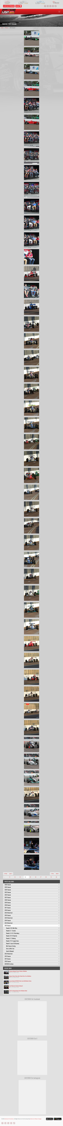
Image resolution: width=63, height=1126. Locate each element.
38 (45, 877)
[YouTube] (50, 6)
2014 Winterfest (9, 918)
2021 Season (8, 897)
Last (10, 873)
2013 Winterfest (9, 923)
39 (51, 877)
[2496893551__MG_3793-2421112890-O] (31, 441)
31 (9, 877)
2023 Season (8, 892)
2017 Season (8, 908)
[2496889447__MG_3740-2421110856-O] (31, 559)
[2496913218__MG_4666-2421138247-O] (31, 38)
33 (20, 877)
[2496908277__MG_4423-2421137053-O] (31, 172)
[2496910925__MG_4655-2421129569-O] (31, 55)
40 (56, 877)
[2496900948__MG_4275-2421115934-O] (31, 290)
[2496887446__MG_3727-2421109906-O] (31, 626)
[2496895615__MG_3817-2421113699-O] (31, 408)
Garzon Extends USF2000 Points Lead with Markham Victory (20, 981)
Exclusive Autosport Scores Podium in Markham (18, 971)
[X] (48, 6)
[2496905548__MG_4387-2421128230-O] (31, 156)
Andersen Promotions (9, 1118)
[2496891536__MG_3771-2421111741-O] (31, 458)
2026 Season (8, 885)
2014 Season (8, 920)
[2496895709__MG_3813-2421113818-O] (31, 425)
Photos (6, 27)
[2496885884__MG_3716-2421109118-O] (31, 593)
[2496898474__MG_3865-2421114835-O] (31, 324)
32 (15, 877)
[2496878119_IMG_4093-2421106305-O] (31, 778)
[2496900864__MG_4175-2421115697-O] (31, 307)
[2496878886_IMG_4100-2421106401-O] (31, 811)
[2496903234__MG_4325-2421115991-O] (31, 256)
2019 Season (8, 902)
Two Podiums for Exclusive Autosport (16, 985)
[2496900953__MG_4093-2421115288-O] (31, 273)
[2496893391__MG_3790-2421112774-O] (31, 391)
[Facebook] (45, 6)
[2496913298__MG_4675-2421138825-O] (31, 71)
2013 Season (12, 27)
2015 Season (8, 915)
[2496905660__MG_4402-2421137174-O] (31, 189)
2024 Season (8, 890)
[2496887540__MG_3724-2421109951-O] (31, 542)
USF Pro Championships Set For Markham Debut (18, 990)
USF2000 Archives (9, 964)
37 (40, 877)
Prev (52, 873)
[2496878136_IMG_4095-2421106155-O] (31, 828)
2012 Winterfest (9, 954)
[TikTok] (55, 6)
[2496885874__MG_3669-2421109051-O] (31, 677)
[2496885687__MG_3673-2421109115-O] (31, 643)
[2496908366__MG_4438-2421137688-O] (31, 139)
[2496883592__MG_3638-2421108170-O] (31, 711)
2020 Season (8, 900)
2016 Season (8, 910)
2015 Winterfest (9, 913)
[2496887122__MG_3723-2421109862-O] (31, 610)
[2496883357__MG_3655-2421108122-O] (31, 660)
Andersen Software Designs (35, 1118)
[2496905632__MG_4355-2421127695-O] (31, 206)
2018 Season (8, 905)
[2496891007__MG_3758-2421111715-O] (31, 526)
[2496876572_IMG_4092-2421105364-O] (31, 761)
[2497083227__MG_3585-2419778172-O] (31, 845)
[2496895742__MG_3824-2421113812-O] (31, 374)
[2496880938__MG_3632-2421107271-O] (31, 727)
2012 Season (8, 956)
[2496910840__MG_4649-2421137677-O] (31, 122)
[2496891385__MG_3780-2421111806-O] (31, 509)
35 (30, 877)
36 (35, 877)
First (6, 873)
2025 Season (8, 887)
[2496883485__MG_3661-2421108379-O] (31, 694)
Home (2, 27)
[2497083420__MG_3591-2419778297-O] (31, 862)
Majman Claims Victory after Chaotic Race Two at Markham (20, 976)
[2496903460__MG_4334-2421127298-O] (31, 223)
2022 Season (8, 895)
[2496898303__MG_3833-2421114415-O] (31, 341)
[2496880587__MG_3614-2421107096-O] (31, 795)
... (4, 877)
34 (25, 877)
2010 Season (8, 961)
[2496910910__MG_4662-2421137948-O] (31, 88)
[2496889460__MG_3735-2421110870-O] (31, 492)
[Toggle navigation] (59, 11)
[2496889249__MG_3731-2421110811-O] (31, 576)
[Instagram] (53, 6)
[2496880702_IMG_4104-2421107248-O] (31, 744)
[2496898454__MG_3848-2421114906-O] (31, 357)
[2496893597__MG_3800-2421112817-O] (31, 475)
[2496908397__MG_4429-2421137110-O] (31, 105)
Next (57, 873)
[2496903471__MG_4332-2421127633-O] (31, 240)
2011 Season (7, 959)
